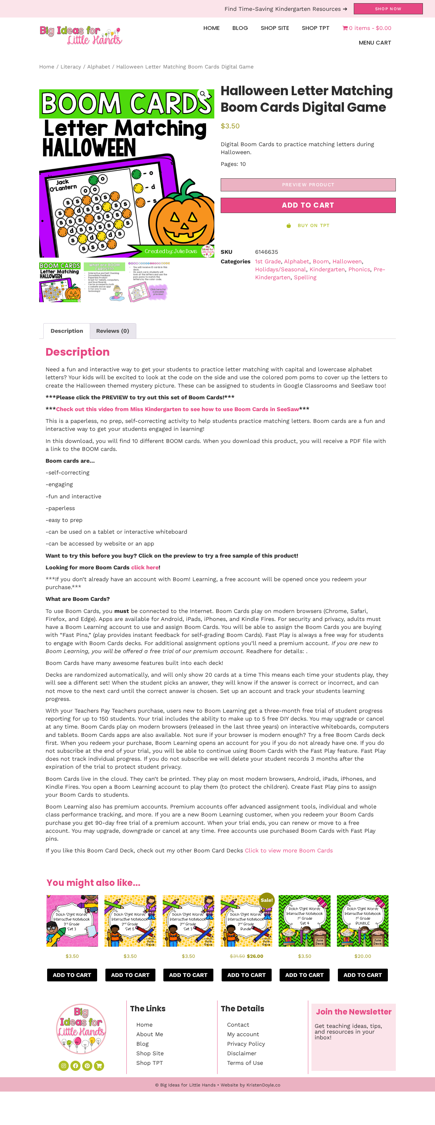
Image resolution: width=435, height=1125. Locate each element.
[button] (203, 94)
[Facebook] (75, 1066)
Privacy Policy (246, 1043)
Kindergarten (327, 269)
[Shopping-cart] (99, 1066)
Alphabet (98, 67)
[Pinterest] (87, 1066)
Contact (238, 1024)
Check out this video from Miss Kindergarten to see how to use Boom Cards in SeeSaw (177, 409)
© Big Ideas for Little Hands (185, 1084)
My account (243, 1034)
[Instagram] (64, 1066)
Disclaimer (241, 1053)
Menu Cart (375, 42)
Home (211, 28)
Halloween (347, 261)
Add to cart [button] (72, 975)
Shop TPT (316, 28)
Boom (321, 261)
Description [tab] (67, 330)
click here (145, 567)
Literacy (71, 67)
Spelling (305, 277)
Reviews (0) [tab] (112, 330)
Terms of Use (245, 1062)
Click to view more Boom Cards (289, 850)
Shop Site (275, 28)
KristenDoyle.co (263, 1084)
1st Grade (268, 261)
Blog (240, 28)
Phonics (359, 269)
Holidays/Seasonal (280, 269)
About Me (149, 1034)
